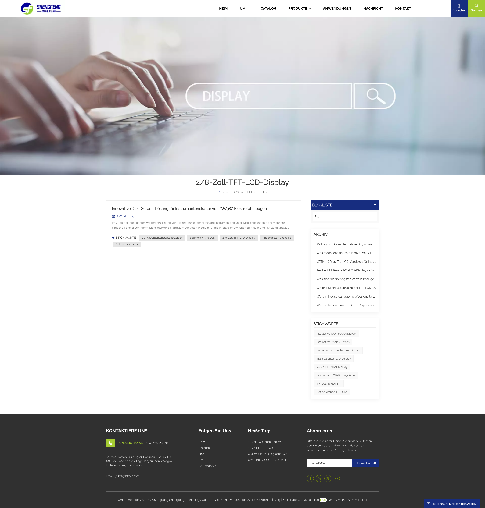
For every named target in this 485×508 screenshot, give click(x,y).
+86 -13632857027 (158, 443)
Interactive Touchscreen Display (337, 333)
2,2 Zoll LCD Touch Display (264, 441)
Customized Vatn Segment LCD (267, 453)
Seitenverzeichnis (260, 500)
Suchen (476, 10)
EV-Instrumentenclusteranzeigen (162, 237)
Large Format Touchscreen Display (338, 350)
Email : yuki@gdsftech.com (122, 476)
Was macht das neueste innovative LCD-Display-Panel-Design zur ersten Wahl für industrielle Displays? (346, 253)
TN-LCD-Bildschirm (329, 383)
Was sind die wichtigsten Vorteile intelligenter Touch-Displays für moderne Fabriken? (346, 279)
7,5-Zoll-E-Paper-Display (332, 367)
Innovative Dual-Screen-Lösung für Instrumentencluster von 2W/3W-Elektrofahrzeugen (189, 208)
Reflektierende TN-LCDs (332, 391)
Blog (318, 216)
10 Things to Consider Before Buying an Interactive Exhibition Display (346, 244)
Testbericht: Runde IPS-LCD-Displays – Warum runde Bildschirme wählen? (346, 270)
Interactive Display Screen (333, 342)
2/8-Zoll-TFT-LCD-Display (238, 237)
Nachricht (373, 8)
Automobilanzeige (127, 244)
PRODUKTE (298, 8)
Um (243, 8)
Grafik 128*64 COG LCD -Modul (267, 459)
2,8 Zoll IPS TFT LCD (260, 447)
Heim (223, 8)
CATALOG (268, 8)
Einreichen (364, 463)
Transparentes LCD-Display (334, 358)
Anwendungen (337, 8)
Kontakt (403, 8)
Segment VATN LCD (202, 237)
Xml (285, 500)
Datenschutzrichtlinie (304, 500)
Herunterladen (207, 465)
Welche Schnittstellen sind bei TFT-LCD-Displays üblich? (346, 288)
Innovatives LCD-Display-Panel (336, 375)
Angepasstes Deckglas (277, 237)
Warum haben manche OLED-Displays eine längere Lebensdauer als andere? (346, 305)
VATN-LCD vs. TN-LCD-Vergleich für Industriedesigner (346, 261)
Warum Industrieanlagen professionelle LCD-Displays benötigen (346, 296)
